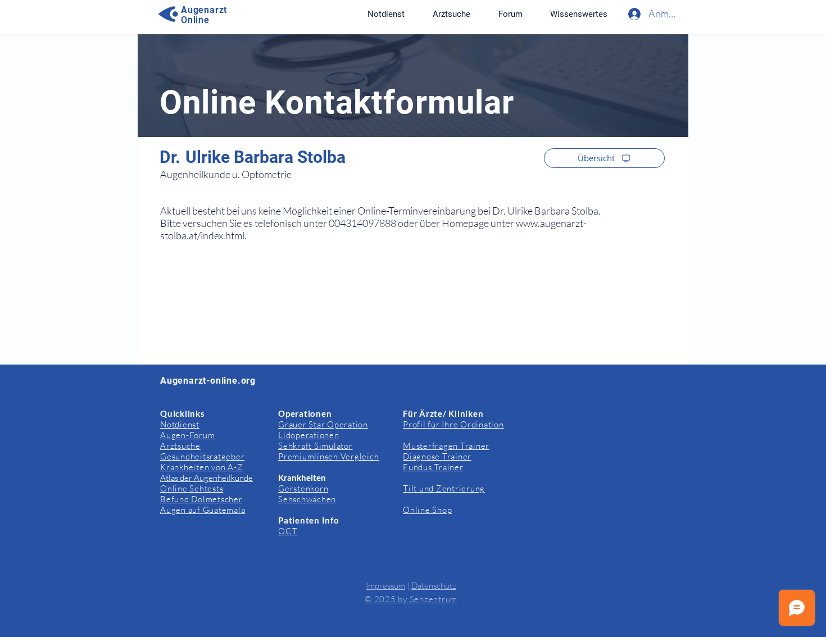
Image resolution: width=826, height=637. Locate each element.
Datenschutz (433, 585)
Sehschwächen (307, 499)
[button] (578, 14)
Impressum (385, 585)
